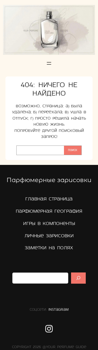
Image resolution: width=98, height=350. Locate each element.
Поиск (72, 150)
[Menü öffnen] (49, 63)
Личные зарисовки (49, 236)
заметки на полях (49, 248)
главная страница (49, 199)
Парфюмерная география (49, 211)
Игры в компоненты (49, 223)
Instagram (58, 310)
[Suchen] (78, 278)
